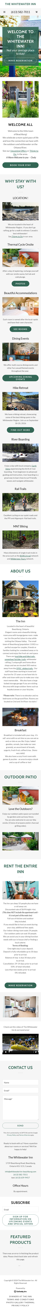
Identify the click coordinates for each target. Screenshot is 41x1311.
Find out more (20, 430)
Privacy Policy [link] (11, 1135)
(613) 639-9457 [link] (23, 1177)
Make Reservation (21, 985)
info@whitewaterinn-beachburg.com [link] (20, 1171)
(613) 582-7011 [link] (20, 12)
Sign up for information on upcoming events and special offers (20, 1220)
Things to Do (17, 236)
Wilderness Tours (18, 559)
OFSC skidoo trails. (24, 668)
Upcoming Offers (18, 150)
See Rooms (20, 329)
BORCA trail (25, 556)
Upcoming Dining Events (20, 378)
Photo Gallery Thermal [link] (20, 1302)
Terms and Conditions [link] (20, 1299)
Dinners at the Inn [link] (20, 1296)
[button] (4, 12)
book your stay (20, 165)
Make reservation (21, 60)
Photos (20, 283)
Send (20, 1125)
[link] (20, 4)
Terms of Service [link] (24, 1135)
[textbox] (20, 1082)
